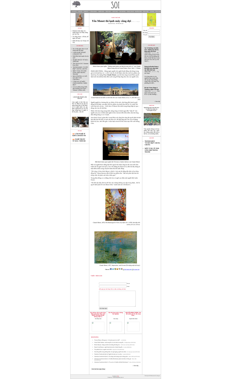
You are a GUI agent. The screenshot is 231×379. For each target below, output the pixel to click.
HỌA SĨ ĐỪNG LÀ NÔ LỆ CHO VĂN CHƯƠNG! (80, 77)
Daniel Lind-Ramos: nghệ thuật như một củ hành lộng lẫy (108, 347)
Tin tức (80, 11)
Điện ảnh (108, 11)
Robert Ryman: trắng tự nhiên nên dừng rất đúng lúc (107, 344)
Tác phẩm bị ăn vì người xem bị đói (103, 349)
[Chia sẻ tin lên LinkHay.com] (119, 269)
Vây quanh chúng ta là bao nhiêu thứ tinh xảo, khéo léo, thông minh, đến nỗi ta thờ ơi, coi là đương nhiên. (151, 131)
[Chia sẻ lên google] (115, 269)
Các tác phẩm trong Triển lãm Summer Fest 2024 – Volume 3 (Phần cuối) (80, 88)
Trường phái (138, 11)
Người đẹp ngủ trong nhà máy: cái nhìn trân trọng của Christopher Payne (151, 109)
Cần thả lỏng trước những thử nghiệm (115, 313)
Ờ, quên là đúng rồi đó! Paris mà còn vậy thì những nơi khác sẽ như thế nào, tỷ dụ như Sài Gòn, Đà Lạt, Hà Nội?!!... (151, 54)
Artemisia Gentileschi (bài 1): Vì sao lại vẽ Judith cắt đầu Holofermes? (111, 362)
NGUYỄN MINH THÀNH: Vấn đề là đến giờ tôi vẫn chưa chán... (133, 314)
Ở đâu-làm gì (130, 11)
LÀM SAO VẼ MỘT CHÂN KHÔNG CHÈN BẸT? (80, 83)
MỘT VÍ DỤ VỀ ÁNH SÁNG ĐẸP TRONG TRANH (79, 72)
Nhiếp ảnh (101, 11)
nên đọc (80, 130)
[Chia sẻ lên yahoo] (117, 269)
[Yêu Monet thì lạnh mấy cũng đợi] (80, 128)
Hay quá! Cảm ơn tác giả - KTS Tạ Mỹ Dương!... (152, 91)
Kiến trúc (115, 11)
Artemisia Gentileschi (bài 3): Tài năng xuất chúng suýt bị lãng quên (111, 356)
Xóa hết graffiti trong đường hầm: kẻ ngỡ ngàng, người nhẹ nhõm (110, 351)
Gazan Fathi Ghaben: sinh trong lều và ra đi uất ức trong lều (108, 342)
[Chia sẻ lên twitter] (113, 269)
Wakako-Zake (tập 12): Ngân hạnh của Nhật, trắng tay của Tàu (80, 32)
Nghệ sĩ (86, 11)
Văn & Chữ (158, 11)
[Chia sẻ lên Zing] (122, 269)
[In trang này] (136, 269)
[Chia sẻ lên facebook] (111, 269)
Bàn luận (145, 11)
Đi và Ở (74, 11)
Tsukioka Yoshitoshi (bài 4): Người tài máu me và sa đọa (108, 354)
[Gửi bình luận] (127, 269)
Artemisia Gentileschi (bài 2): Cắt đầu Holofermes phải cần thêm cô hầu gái (112, 358)
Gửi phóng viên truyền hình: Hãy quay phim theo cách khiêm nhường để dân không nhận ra (98, 314)
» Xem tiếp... (136, 365)
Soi (118, 376)
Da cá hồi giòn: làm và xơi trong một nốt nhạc (80, 49)
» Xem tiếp (157, 101)
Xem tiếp (151, 137)
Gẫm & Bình (93, 11)
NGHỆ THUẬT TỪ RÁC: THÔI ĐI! (79, 140)
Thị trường (122, 11)
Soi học (152, 11)
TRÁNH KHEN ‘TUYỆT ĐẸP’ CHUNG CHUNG (80, 68)
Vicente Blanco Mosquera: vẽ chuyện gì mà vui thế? (107, 340)
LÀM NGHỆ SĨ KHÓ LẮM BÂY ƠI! (79, 53)
